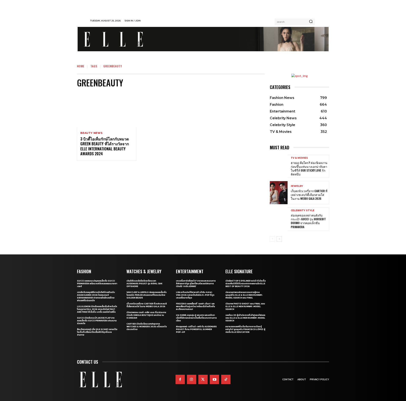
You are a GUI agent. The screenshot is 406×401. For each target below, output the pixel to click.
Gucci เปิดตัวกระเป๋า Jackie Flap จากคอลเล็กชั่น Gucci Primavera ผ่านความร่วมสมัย (97, 320)
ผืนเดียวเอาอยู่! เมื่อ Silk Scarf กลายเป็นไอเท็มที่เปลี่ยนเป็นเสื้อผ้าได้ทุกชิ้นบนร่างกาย (97, 332)
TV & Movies (299, 158)
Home (80, 66)
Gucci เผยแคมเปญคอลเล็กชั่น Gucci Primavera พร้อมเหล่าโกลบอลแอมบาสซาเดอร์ (97, 283)
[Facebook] (180, 379)
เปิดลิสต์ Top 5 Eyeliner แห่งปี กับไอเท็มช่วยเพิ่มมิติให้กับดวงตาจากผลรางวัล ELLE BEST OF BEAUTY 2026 (245, 283)
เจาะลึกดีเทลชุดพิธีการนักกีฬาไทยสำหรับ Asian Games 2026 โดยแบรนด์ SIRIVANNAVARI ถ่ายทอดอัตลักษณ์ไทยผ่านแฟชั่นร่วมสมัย (96, 296)
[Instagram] (191, 379)
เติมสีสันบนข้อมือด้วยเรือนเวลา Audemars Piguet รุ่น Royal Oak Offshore (144, 283)
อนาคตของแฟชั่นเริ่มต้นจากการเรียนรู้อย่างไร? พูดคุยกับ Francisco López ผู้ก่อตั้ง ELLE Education (245, 329)
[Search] (311, 21)
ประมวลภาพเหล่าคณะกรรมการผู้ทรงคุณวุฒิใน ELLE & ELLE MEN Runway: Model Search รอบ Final (244, 295)
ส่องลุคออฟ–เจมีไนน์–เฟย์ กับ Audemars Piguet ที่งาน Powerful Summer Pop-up (196, 329)
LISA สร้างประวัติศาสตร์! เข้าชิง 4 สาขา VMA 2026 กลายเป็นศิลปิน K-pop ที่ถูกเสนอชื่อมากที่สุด (195, 295)
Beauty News (91, 133)
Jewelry (297, 186)
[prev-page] (272, 239)
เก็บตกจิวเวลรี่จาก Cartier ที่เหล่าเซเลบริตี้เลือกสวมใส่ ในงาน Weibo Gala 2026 (309, 195)
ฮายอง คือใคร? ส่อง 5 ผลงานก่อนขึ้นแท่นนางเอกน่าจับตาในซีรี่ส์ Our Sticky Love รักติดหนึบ (309, 168)
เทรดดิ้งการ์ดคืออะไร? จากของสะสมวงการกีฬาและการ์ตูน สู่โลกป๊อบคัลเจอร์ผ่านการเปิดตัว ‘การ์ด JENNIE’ (196, 283)
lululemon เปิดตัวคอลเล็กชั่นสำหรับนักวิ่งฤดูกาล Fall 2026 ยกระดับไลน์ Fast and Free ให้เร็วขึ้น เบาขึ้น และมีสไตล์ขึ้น (97, 309)
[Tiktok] (225, 379)
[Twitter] (203, 379)
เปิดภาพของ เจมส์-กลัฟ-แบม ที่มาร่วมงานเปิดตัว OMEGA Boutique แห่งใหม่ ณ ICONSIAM (146, 315)
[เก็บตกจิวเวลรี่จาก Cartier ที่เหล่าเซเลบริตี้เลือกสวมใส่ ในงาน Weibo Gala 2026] (279, 192)
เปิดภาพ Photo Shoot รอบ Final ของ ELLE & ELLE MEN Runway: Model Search (245, 306)
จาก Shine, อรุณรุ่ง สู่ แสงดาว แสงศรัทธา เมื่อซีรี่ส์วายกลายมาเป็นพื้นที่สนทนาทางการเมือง (196, 318)
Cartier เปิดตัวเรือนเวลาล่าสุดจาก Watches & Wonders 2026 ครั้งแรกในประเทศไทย (146, 326)
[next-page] (279, 239)
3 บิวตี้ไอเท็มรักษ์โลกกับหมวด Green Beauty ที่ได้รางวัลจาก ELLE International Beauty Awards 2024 (104, 146)
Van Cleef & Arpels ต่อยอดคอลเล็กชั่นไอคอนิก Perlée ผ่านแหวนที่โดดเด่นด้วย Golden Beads (146, 295)
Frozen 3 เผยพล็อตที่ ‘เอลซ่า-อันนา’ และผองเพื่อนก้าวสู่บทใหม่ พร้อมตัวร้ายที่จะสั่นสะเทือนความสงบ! (195, 306)
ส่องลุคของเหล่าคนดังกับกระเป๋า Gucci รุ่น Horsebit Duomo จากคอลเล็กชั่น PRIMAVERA (308, 221)
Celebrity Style (302, 210)
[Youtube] (214, 379)
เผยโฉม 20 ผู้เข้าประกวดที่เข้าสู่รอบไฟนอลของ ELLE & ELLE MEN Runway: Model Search (245, 318)
